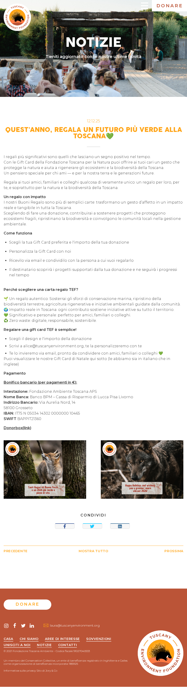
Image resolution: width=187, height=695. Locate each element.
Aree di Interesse (62, 639)
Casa (8, 639)
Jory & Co (51, 670)
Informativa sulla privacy (20, 670)
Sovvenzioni (98, 639)
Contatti (67, 645)
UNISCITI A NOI (17, 645)
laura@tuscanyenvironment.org (75, 625)
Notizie (44, 645)
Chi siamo (29, 639)
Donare (169, 5)
